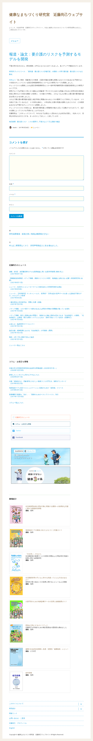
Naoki (15, 127)
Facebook (19, 437)
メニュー (14, 41)
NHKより (12, 80)
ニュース (36, 127)
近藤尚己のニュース (22, 417)
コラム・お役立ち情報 (23, 424)
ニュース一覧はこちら (17, 345)
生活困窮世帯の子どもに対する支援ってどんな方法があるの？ (46, 579)
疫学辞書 (29, 673)
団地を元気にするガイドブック (37, 625)
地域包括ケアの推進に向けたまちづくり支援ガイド (44, 530)
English (12, 728)
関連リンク (13, 713)
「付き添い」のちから (33, 554)
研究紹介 (12, 708)
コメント (12, 154)
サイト (11, 205)
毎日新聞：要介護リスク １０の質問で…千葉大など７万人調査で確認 (34, 122)
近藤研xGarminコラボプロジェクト (23, 456)
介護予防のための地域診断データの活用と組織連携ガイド (46, 601)
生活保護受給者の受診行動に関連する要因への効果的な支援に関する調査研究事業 (47, 507)
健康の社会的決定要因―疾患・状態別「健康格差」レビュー (47, 649)
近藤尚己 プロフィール (18, 723)
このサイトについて (16, 703)
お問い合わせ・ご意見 (17, 718)
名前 (11, 184)
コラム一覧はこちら (16, 403)
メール (12, 194)
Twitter (18, 431)
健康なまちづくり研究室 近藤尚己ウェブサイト (34, 734)
